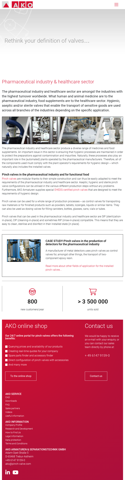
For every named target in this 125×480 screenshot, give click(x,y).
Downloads (11, 401)
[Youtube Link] (15, 472)
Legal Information (14, 436)
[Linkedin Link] (7, 472)
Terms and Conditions (16, 443)
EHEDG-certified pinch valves (71, 189)
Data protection (13, 440)
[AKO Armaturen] (20, 4)
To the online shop (20, 376)
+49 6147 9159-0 (15, 460)
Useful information (14, 416)
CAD (7, 397)
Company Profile (13, 425)
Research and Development (19, 428)
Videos (8, 412)
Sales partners (12, 408)
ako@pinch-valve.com (18, 463)
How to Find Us (13, 432)
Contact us (96, 376)
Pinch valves (9, 178)
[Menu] (116, 4)
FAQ (7, 404)
